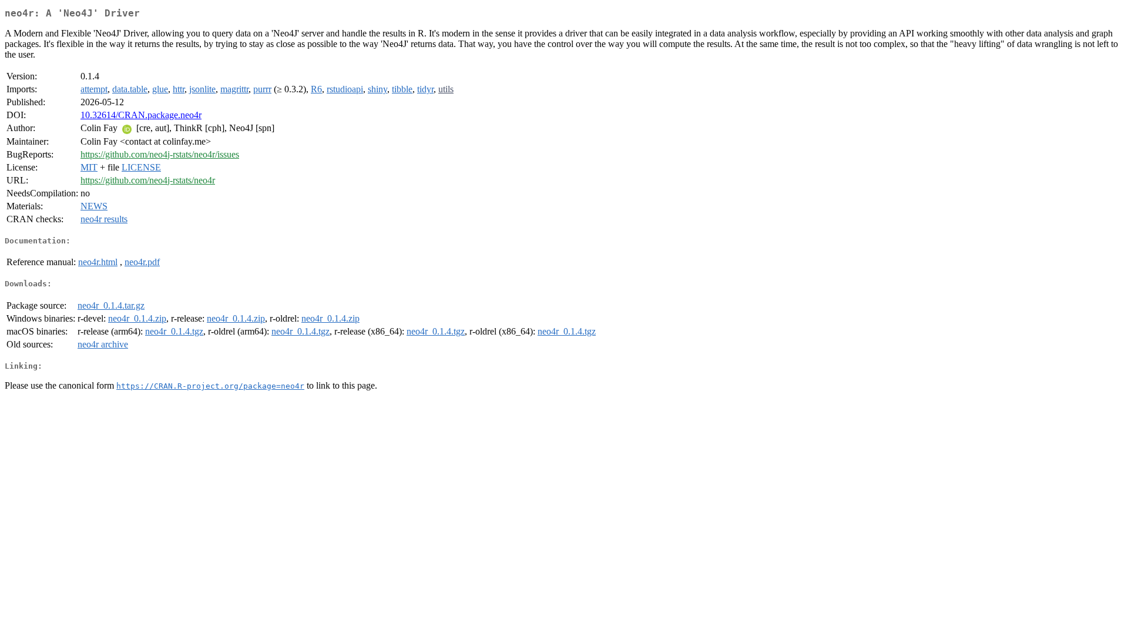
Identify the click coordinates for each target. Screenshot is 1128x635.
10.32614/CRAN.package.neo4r (141, 115)
